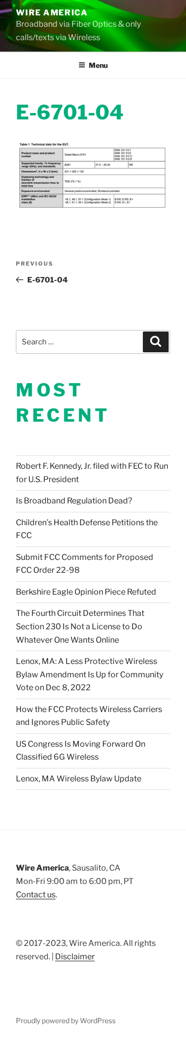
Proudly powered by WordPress (66, 1020)
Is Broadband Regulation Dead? (74, 500)
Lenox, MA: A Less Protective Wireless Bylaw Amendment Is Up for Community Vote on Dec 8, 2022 (89, 674)
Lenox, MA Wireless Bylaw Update (78, 778)
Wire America (52, 12)
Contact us (36, 894)
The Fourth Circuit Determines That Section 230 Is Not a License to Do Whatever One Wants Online (80, 626)
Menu (98, 65)
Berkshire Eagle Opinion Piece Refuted (86, 592)
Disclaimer (75, 956)
